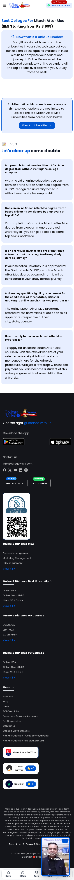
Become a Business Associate (20, 716)
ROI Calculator (11, 711)
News (6, 706)
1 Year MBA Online (13, 600)
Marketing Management (17, 558)
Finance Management (16, 553)
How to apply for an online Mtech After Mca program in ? (33, 337)
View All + (9, 569)
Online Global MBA (13, 595)
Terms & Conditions (37, 844)
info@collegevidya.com (18, 463)
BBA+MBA (8, 630)
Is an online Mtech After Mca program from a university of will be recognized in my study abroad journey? (34, 254)
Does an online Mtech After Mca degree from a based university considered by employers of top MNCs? (35, 211)
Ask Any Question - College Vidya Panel (26, 735)
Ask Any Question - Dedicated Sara (23, 740)
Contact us (9, 726)
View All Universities (35, 125)
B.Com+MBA (10, 634)
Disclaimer (15, 844)
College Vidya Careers (16, 731)
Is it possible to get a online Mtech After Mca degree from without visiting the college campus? (34, 169)
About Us (8, 696)
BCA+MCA (9, 625)
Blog (5, 701)
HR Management (12, 563)
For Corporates (12, 721)
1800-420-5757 (15, 483)
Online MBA (9, 590)
